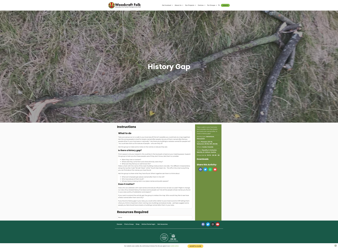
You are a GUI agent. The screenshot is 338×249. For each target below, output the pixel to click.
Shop (137, 224)
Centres (201, 5)
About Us (178, 5)
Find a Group (129, 224)
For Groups (211, 5)
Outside (210, 147)
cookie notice (174, 246)
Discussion (201, 139)
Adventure (210, 136)
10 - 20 (211, 155)
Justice (213, 152)
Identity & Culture (203, 152)
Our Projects (189, 5)
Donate (119, 224)
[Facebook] (203, 224)
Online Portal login (148, 224)
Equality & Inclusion (209, 150)
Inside (204, 147)
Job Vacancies (162, 224)
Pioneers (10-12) (206, 142)
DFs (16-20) (213, 144)
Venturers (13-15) (203, 144)
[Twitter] (208, 224)
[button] (219, 5)
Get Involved (166, 5)
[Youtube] (218, 224)
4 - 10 (207, 155)
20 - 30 (217, 155)
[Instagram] (213, 224)
